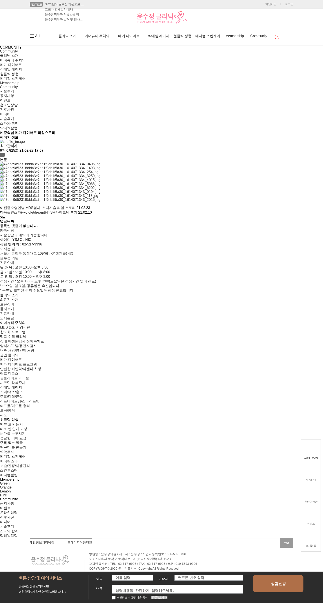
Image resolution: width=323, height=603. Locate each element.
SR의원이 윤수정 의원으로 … (64, 4)
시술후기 (7, 91)
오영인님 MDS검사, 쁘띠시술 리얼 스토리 (43, 208)
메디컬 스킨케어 (12, 78)
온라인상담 (9, 105)
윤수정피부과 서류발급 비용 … (64, 14)
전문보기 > (159, 597)
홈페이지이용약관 (79, 542)
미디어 (5, 114)
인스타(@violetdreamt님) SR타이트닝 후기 (44, 212)
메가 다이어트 (11, 65)
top (286, 543)
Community (9, 51)
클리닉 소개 (9, 55)
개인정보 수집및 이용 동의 (132, 597)
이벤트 (5, 100)
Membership (9, 83)
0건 (2, 150)
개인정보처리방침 (42, 542)
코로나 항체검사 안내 (59, 9)
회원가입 (270, 4)
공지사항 (7, 96)
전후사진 (7, 109)
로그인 (289, 4)
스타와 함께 (9, 123)
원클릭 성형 (9, 74)
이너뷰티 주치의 (12, 60)
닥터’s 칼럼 (9, 128)
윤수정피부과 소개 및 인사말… (64, 19)
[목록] (2, 155)
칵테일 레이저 (11, 69)
